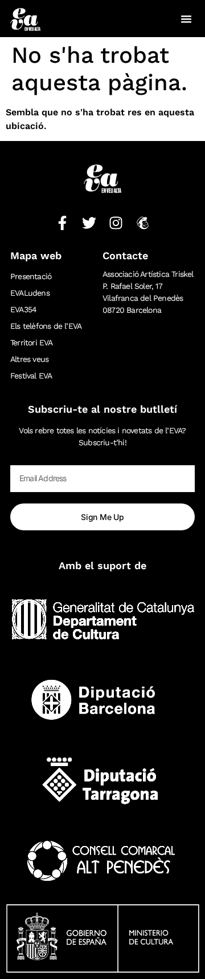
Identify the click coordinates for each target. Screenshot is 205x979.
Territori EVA (31, 342)
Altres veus (29, 359)
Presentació (30, 276)
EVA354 (23, 309)
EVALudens (30, 292)
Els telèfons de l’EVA (45, 326)
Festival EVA (31, 375)
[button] (186, 18)
